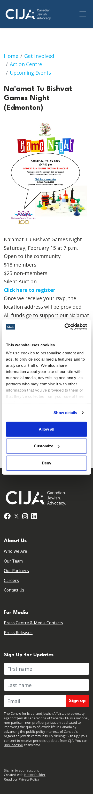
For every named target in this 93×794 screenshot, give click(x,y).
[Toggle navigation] (82, 14)
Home (11, 55)
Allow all (46, 429)
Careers (11, 580)
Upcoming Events (30, 72)
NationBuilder (34, 775)
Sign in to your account (21, 770)
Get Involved (39, 55)
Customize (43, 446)
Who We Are (15, 551)
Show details (65, 412)
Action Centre (26, 64)
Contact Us (14, 590)
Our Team (13, 561)
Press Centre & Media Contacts (33, 623)
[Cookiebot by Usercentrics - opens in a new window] (65, 326)
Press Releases (18, 632)
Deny (46, 463)
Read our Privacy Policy (21, 779)
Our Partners (16, 570)
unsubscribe (13, 745)
